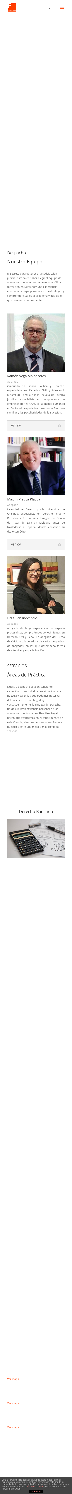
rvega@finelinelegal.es (30, 194)
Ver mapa (13, 1379)
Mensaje (12, 1462)
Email (10, 1450)
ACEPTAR (36, 1491)
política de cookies (34, 1486)
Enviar (16, 1469)
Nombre (12, 1443)
